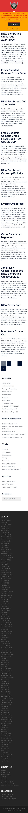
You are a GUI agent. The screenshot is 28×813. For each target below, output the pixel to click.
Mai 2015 (4, 729)
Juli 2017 (3, 681)
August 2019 (5, 633)
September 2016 (6, 702)
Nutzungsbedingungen (9, 463)
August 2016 (5, 704)
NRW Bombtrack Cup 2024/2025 (13, 103)
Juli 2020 (4, 612)
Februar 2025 (5, 532)
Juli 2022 (4, 581)
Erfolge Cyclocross (12, 203)
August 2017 (4, 679)
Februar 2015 (5, 734)
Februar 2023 (5, 570)
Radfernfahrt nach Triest (9, 424)
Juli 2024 (4, 543)
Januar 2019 (4, 646)
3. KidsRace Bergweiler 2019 (10, 406)
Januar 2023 (5, 572)
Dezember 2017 (5, 671)
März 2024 (4, 547)
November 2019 (6, 627)
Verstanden (14, 24)
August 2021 (5, 597)
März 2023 (4, 568)
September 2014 (6, 740)
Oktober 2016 (5, 700)
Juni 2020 (4, 614)
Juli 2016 (3, 706)
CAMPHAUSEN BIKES (8, 481)
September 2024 (6, 539)
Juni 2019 (4, 637)
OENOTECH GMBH (7, 484)
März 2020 (4, 618)
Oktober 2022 (5, 576)
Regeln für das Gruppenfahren (11, 412)
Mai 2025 (4, 530)
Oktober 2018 (5, 652)
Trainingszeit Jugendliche (9, 389)
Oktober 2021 (5, 593)
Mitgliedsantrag (7, 455)
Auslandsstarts (6, 400)
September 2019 (6, 631)
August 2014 (5, 742)
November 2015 (6, 717)
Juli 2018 (3, 658)
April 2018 (4, 664)
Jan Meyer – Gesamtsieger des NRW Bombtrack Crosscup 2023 (12, 272)
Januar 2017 (4, 694)
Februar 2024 (5, 549)
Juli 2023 (4, 562)
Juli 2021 (3, 599)
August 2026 (5, 520)
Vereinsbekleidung (7, 403)
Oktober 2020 (5, 608)
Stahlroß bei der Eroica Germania (12, 437)
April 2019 (4, 641)
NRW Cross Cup (10, 305)
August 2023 (5, 560)
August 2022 (5, 579)
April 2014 (4, 750)
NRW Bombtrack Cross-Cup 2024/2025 (11, 36)
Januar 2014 (4, 752)
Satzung (4, 458)
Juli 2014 (3, 744)
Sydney (19, 810)
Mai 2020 (4, 616)
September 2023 (6, 558)
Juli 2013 (3, 759)
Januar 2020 (5, 623)
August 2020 (5, 610)
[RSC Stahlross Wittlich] (14, 5)
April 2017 (4, 688)
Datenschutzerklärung (8, 466)
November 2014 (6, 736)
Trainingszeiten (6, 452)
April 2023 (4, 566)
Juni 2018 (4, 660)
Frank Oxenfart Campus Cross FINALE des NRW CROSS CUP (11, 137)
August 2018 (5, 656)
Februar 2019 (5, 643)
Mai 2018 (4, 662)
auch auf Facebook (8, 386)
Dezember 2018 (5, 648)
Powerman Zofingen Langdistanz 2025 (13, 434)
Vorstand (5, 449)
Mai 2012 (4, 761)
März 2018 (4, 667)
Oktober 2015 (5, 719)
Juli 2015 (3, 725)
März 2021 (4, 606)
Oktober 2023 (5, 556)
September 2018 (6, 654)
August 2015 (5, 723)
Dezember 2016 (5, 696)
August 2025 (5, 526)
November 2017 (5, 673)
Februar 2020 (5, 620)
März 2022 (4, 587)
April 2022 (4, 585)
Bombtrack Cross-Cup (12, 333)
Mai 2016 (4, 711)
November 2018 (6, 650)
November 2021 (6, 591)
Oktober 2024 (5, 537)
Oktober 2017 (5, 675)
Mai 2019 (4, 639)
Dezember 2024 (6, 535)
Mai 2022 (4, 583)
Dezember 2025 (6, 524)
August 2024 (5, 541)
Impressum (5, 461)
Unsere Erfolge (6, 383)
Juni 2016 (4, 708)
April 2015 (4, 731)
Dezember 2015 (5, 715)
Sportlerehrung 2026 (8, 431)
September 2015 (6, 721)
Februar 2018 (5, 669)
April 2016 (4, 713)
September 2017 (6, 677)
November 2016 (6, 698)
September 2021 (6, 595)
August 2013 (5, 757)
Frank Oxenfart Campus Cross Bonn (13, 72)
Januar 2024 (5, 551)
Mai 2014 (4, 748)
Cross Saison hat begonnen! (11, 236)
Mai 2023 (4, 564)
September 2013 (6, 755)
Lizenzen (5, 397)
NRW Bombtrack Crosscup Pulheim (12, 172)
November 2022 (6, 574)
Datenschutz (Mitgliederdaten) (11, 469)
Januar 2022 (5, 589)
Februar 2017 (5, 692)
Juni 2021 (4, 602)
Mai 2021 (4, 604)
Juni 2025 (4, 528)
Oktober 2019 (5, 629)
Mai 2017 (3, 685)
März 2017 (4, 690)
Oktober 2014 (5, 738)
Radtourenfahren (7, 392)
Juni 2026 (4, 522)
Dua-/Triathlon (6, 394)
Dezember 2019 (5, 625)
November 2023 (6, 553)
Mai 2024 (4, 545)
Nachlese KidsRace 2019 (9, 409)
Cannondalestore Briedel (9, 487)
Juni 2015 (4, 727)
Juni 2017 (4, 683)
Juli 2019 (3, 635)
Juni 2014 (4, 746)
